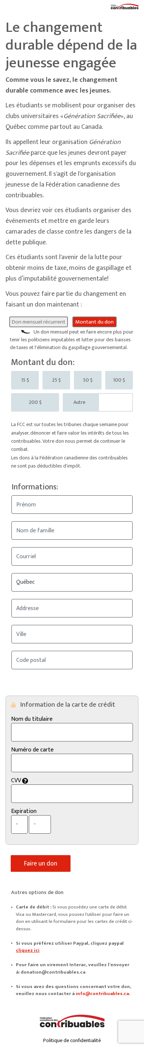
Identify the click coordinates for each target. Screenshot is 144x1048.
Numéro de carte (32, 750)
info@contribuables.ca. (103, 994)
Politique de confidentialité (72, 1040)
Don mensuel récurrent (38, 322)
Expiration (24, 811)
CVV (57, 781)
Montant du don (94, 322)
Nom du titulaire (31, 719)
